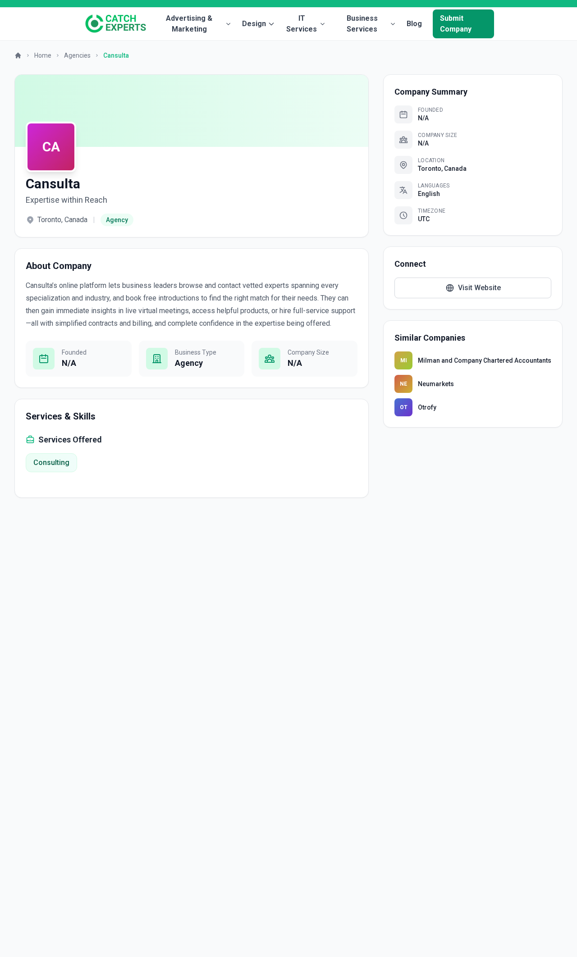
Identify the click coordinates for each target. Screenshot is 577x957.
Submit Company (456, 23)
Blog (414, 23)
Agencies (77, 55)
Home (42, 55)
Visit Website (479, 287)
